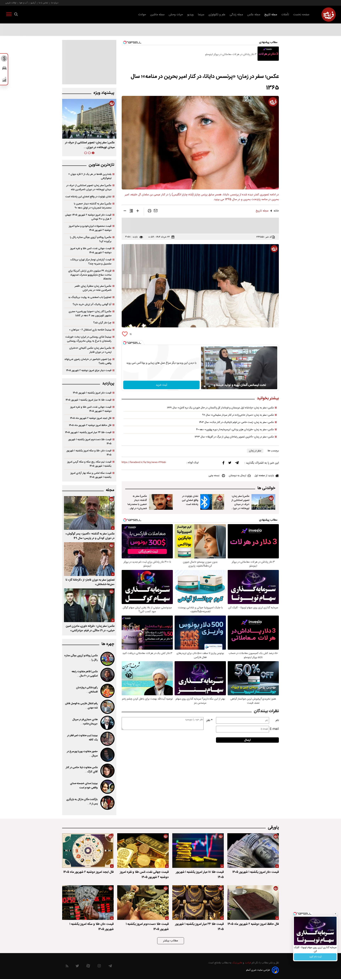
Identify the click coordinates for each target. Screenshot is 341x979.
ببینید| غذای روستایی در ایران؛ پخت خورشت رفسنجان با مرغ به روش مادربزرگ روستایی (88, 339)
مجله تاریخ (270, 14)
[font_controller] (137, 211)
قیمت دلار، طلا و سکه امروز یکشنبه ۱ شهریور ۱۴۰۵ (88, 453)
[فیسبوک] (223, 463)
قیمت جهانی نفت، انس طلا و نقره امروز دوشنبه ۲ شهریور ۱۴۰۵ (90, 250)
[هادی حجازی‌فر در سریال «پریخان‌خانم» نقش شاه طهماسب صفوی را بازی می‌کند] (107, 723)
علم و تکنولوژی (217, 14)
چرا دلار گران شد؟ (102, 323)
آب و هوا (23, 2)
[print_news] (149, 211)
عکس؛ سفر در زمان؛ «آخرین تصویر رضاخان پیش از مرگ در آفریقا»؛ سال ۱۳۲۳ (234, 437)
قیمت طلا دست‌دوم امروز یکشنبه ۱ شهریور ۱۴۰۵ (89, 441)
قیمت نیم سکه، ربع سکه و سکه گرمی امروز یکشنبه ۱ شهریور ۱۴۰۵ (89, 464)
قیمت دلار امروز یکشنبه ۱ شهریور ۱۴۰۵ (92, 393)
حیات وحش (176, 14)
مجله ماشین (157, 14)
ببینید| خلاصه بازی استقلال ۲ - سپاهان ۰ (90, 330)
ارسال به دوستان (237, 476)
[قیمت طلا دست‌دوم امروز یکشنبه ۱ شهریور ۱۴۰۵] (143, 902)
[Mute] (209, 386)
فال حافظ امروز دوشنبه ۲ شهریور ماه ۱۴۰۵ (90, 425)
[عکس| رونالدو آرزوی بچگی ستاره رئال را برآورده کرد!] (107, 659)
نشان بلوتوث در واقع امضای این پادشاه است (190, 500)
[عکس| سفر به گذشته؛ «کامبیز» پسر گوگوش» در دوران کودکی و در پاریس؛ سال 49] (89, 513)
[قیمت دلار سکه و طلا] (4, 59)
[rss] (67, 966)
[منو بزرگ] (8, 15)
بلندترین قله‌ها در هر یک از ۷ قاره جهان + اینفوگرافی (89, 176)
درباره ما (54, 2)
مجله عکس (253, 14)
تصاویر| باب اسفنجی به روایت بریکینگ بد (89, 297)
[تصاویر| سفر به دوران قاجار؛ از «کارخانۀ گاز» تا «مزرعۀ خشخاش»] (89, 559)
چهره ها (107, 644)
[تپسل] (124, 343)
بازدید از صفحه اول (264, 476)
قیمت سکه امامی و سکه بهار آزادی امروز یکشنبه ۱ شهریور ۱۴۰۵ (90, 475)
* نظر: (209, 720)
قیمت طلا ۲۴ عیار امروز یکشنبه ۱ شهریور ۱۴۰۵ (88, 432)
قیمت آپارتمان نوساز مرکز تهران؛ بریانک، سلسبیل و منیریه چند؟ (90, 262)
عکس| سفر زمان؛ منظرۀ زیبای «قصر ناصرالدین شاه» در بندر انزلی (93, 288)
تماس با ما (43, 2)
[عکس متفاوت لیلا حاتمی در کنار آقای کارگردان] (107, 771)
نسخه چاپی (214, 476)
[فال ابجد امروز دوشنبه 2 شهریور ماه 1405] (88, 850)
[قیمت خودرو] (4, 69)
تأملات (285, 14)
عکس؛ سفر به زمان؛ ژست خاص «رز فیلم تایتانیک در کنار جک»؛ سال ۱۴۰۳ (236, 422)
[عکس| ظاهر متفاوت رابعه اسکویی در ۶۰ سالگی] (107, 675)
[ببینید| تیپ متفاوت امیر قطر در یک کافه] (107, 739)
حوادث (142, 14)
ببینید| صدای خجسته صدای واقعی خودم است (84, 785)
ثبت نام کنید (315, 957)
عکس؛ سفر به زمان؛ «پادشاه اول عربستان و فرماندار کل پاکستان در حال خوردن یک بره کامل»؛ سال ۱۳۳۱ (220, 408)
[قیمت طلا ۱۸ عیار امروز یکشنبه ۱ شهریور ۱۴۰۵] (198, 850)
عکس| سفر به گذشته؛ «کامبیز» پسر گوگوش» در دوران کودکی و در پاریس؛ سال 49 (90, 536)
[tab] (93, 153)
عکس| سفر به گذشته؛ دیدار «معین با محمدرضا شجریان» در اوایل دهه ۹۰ (94, 145)
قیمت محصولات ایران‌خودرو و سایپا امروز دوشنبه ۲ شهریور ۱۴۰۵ (90, 228)
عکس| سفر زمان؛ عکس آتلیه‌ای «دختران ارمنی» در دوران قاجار (90, 350)
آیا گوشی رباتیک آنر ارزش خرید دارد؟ (92, 304)
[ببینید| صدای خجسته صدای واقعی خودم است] (107, 787)
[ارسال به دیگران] (155, 211)
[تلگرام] (237, 463)
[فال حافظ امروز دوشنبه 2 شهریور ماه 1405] (253, 902)
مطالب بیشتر (170, 940)
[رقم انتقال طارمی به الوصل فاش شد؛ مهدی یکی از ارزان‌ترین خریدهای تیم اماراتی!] (107, 707)
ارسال (247, 740)
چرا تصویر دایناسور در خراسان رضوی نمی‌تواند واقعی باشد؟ (87, 361)
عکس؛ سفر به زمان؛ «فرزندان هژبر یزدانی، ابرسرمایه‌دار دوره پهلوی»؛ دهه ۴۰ (235, 430)
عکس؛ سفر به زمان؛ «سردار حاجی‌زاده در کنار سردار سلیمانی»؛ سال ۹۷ (238, 415)
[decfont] (125, 211)
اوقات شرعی (10, 2)
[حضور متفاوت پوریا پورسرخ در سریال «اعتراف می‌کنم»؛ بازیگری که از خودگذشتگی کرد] (107, 755)
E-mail (274, 729)
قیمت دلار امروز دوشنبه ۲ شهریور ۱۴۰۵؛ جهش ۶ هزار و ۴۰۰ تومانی (88, 217)
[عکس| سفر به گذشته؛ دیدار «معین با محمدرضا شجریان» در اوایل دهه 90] (161, 502)
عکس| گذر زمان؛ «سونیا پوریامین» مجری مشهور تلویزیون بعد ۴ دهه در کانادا (90, 313)
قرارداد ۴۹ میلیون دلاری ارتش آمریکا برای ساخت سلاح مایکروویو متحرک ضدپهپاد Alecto (89, 275)
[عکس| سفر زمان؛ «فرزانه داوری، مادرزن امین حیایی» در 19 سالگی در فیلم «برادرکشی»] (89, 605)
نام (277, 720)
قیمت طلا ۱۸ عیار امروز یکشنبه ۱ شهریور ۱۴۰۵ (88, 400)
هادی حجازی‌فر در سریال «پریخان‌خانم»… (85, 721)
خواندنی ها (266, 488)
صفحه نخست (301, 14)
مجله (110, 490)
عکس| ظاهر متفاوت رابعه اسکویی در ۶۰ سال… (85, 674)
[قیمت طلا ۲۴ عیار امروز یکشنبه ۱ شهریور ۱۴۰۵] (198, 902)
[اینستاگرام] (99, 967)
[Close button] (335, 913)
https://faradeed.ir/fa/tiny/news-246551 (144, 462)
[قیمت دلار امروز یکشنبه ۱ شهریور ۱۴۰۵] (253, 850)
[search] (16, 14)
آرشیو (33, 2)
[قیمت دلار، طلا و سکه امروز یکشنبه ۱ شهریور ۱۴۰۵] (88, 902)
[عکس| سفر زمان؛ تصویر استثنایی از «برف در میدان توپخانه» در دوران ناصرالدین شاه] (263, 502)
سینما (201, 14)
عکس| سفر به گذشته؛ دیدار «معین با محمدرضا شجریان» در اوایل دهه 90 (137, 504)
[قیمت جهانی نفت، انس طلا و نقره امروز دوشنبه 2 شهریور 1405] (143, 850)
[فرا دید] (328, 14)
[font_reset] (131, 211)
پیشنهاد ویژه (103, 93)
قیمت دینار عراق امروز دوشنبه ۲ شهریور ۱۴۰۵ (88, 370)
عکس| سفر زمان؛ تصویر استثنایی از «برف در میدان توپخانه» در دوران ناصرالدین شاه (240, 504)
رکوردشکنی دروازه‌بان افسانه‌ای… (87, 690)
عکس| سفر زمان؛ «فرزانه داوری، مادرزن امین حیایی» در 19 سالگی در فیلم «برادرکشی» (90, 628)
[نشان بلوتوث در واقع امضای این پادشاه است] (212, 502)
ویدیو (190, 14)
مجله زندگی (236, 14)
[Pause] (204, 386)
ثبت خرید (161, 385)
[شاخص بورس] (4, 80)
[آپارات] (88, 967)
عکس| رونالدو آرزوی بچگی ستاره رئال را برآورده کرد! (90, 239)
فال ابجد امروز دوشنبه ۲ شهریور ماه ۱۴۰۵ (90, 418)
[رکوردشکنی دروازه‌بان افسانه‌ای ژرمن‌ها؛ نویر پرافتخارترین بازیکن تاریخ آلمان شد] (107, 691)
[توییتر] (230, 463)
